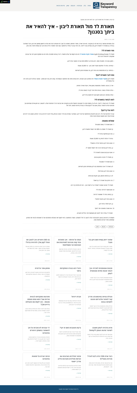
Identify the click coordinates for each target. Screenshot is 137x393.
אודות (89, 6)
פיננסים (73, 6)
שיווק (67, 6)
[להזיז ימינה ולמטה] (2, 2)
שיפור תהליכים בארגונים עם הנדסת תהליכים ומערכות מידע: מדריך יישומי (69, 359)
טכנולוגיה (79, 6)
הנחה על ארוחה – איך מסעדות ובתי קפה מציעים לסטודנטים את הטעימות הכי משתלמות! (69, 242)
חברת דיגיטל (76, 296)
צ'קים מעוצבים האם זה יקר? (70, 327)
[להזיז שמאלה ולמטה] (1, 2)
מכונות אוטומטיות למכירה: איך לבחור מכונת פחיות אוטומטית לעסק (100, 271)
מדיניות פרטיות (60, 6)
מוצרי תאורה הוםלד (100, 79)
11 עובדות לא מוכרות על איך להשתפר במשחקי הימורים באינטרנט (39, 330)
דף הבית (112, 19)
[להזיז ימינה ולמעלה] (2, 1)
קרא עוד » (110, 254)
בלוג (85, 6)
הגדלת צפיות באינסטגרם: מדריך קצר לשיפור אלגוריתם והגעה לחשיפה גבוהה (100, 299)
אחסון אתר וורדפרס (42, 268)
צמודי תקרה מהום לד (86, 54)
